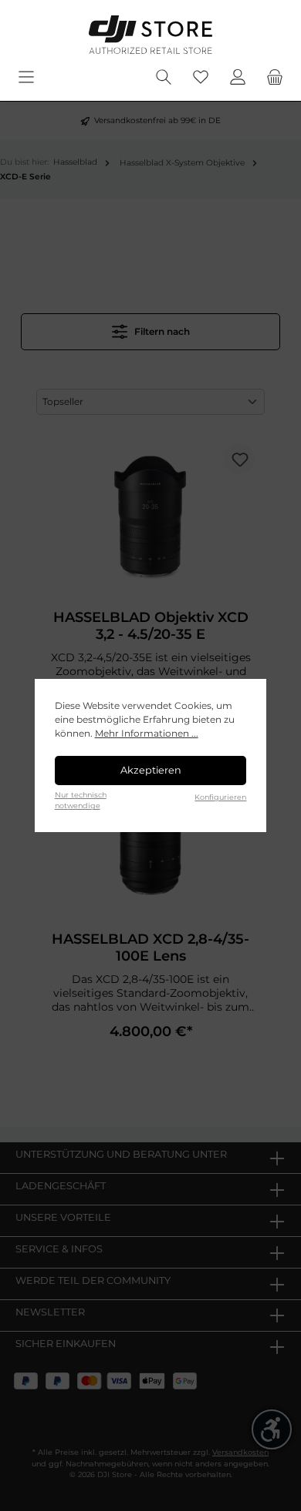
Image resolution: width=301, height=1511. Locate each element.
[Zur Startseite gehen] (150, 34)
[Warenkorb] (274, 77)
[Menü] (26, 77)
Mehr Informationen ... (146, 733)
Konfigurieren (220, 797)
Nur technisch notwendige (81, 800)
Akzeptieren (150, 770)
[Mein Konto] (237, 77)
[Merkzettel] (200, 77)
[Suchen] (163, 77)
